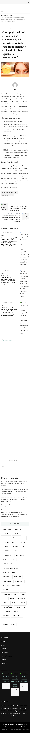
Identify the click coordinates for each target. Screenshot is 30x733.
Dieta (16, 28)
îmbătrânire (16, 616)
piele (23, 594)
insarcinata (7, 581)
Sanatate (4, 663)
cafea (14, 542)
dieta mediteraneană (10, 568)
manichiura (19, 581)
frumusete (6, 577)
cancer (5, 546)
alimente (18, 529)
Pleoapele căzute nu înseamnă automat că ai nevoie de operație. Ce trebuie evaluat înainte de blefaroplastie (14, 491)
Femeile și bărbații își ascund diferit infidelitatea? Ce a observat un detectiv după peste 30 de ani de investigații (14, 514)
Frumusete (4, 652)
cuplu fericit (7, 555)
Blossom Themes (8, 729)
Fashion (3, 649)
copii (16, 551)
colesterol (7, 551)
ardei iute (6, 533)
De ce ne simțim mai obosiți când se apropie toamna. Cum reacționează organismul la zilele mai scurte (14, 499)
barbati (16, 533)
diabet (5, 559)
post (4, 598)
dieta (13, 559)
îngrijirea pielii (8, 620)
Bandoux (20, 725)
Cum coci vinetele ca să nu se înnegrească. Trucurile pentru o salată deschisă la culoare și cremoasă (14, 507)
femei (14, 572)
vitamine (6, 616)
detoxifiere (20, 555)
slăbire (14, 603)
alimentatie (7, 529)
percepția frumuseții (10, 594)
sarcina (5, 603)
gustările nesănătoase (9, 192)
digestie (6, 572)
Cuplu (3, 641)
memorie (6, 585)
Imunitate (17, 577)
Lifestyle (3, 659)
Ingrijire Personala (6, 656)
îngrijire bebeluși (9, 624)
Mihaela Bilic (16, 585)
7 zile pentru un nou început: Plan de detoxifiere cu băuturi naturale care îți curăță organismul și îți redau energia (8, 280)
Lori (15, 89)
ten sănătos (7, 607)
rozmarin (21, 598)
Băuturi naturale (18, 538)
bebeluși (6, 538)
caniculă (15, 546)
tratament (7, 611)
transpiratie (20, 607)
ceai (23, 546)
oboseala (6, 590)
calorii (22, 542)
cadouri (6, 542)
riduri (12, 598)
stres (23, 603)
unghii (16, 611)
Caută (3, 467)
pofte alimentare (7, 195)
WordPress (25, 729)
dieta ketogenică (9, 564)
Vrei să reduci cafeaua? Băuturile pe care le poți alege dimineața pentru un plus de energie (14, 484)
